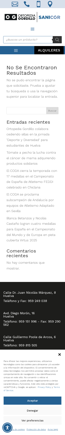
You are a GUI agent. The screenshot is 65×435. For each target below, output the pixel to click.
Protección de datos (36, 429)
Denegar (32, 410)
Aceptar (32, 400)
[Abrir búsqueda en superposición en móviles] (32, 39)
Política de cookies (16, 429)
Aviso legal (53, 429)
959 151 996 (28, 321)
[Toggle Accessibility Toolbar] (7, 427)
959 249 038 (37, 301)
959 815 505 (28, 345)
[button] (59, 354)
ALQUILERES (49, 50)
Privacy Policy (44, 387)
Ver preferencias (32, 420)
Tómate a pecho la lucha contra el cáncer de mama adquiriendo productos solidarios (31, 158)
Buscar (52, 110)
